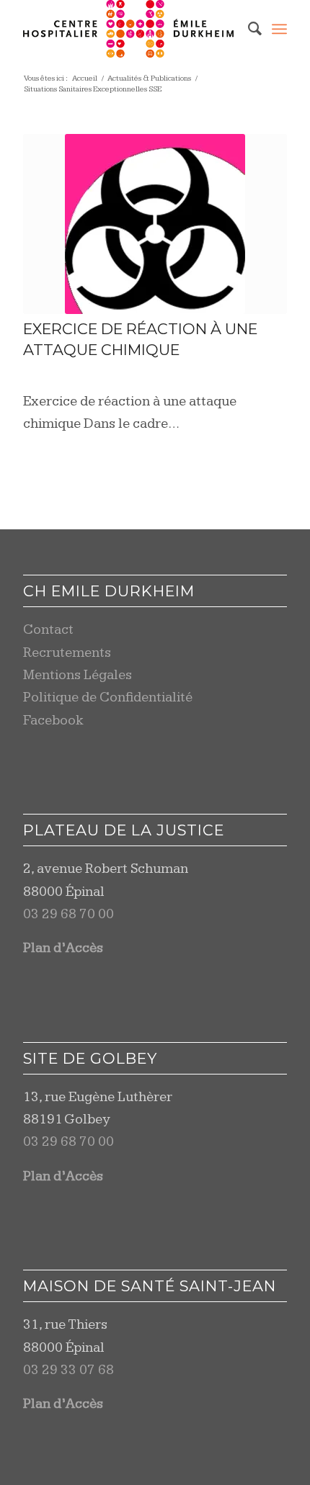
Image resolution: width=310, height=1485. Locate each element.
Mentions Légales (77, 675)
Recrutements (67, 653)
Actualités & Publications (149, 78)
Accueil (84, 78)
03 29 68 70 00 (68, 914)
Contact (48, 630)
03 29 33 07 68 (68, 1370)
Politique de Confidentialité (107, 697)
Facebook (53, 720)
